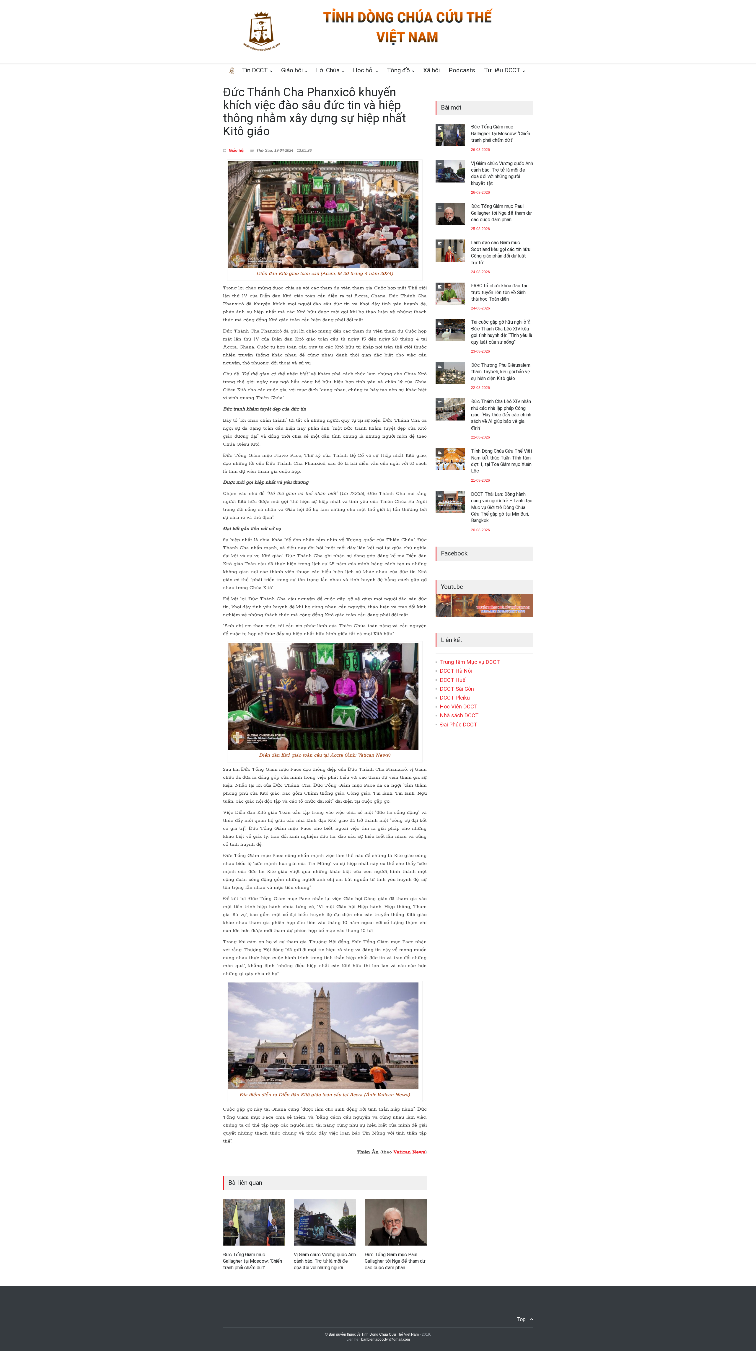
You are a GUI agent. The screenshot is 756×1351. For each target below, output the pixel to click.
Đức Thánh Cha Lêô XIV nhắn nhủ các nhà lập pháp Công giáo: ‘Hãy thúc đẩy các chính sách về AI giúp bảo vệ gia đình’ (501, 415)
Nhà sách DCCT (459, 715)
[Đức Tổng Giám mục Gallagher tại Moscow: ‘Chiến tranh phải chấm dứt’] (254, 1222)
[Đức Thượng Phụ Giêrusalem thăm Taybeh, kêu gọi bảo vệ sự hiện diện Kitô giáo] (450, 373)
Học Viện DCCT (459, 706)
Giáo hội (237, 150)
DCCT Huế (452, 680)
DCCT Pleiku (455, 698)
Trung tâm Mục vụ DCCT (470, 662)
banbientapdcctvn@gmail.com (385, 1339)
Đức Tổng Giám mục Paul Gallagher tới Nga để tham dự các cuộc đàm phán (395, 1261)
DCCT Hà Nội (456, 671)
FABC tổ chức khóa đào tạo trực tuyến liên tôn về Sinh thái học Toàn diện (500, 292)
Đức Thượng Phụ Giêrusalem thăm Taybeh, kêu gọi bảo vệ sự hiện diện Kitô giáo (500, 371)
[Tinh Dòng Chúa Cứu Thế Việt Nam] (408, 45)
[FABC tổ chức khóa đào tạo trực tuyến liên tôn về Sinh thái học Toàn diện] (450, 294)
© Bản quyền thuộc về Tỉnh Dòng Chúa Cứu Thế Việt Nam (372, 1334)
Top (521, 1319)
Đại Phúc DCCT (458, 724)
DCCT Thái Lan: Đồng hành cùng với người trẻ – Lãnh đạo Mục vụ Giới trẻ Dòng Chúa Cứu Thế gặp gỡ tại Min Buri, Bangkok (501, 507)
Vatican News (409, 1152)
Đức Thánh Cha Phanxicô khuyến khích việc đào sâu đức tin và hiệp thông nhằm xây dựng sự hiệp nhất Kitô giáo (314, 111)
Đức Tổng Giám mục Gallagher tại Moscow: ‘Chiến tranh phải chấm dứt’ (252, 1261)
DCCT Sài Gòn (457, 689)
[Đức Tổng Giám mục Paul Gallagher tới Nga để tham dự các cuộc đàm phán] (396, 1222)
